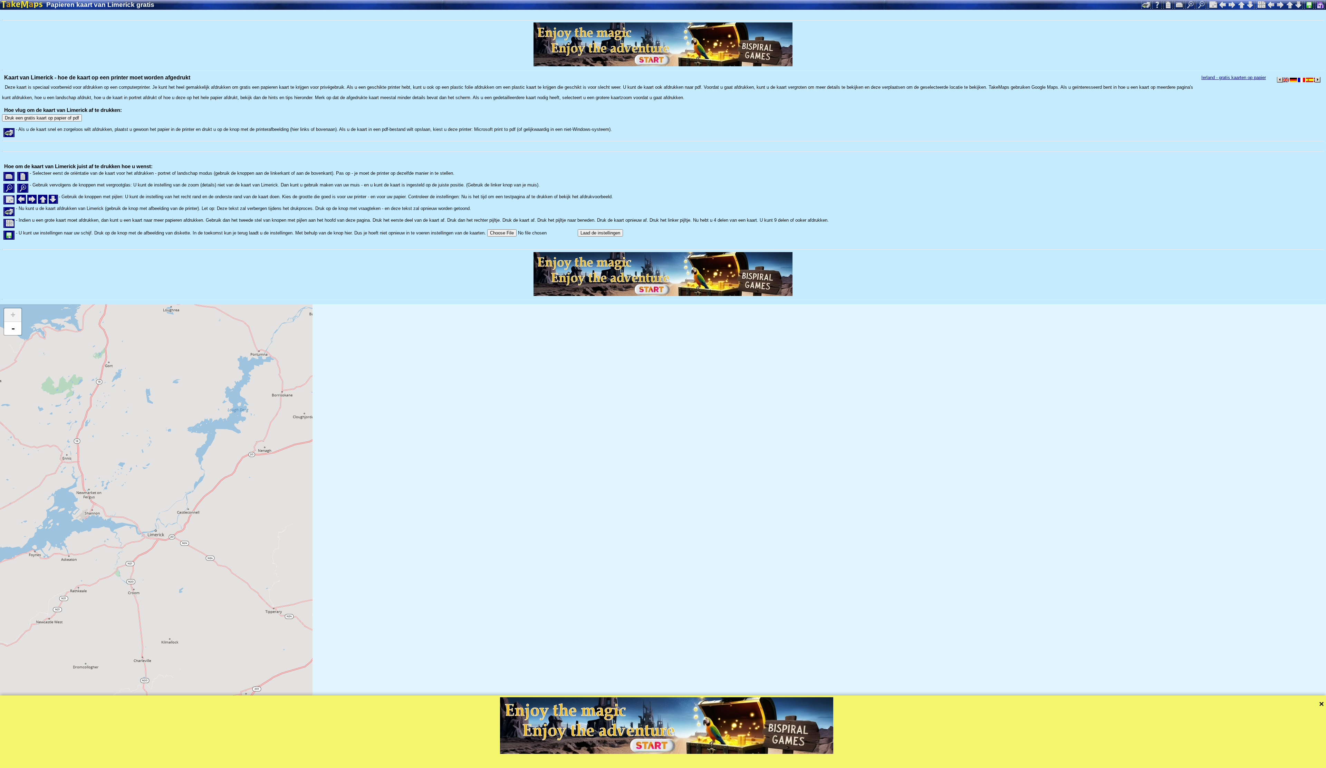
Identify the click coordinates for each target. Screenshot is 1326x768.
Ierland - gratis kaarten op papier (1233, 77)
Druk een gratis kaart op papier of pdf (42, 118)
